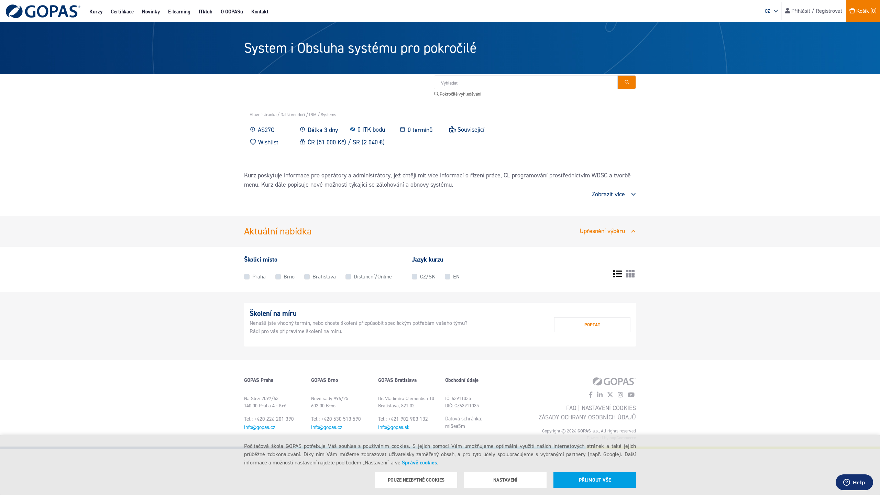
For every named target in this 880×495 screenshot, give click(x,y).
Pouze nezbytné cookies (416, 480)
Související (471, 129)
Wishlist (268, 142)
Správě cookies (419, 462)
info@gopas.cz (259, 427)
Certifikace (122, 11)
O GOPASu (232, 11)
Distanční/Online (373, 276)
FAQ (571, 408)
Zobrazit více (608, 194)
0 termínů (420, 130)
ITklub (205, 11)
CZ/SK (427, 276)
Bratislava (324, 276)
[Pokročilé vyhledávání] (627, 82)
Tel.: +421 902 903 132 (403, 419)
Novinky (151, 11)
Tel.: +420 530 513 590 (336, 419)
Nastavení (505, 480)
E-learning (179, 11)
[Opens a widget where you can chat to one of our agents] (854, 483)
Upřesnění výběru (602, 231)
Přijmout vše (595, 480)
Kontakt (259, 11)
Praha (259, 276)
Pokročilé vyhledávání (460, 94)
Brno (289, 276)
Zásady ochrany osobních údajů (587, 417)
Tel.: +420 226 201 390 (269, 419)
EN (456, 276)
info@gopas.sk (393, 427)
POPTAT (592, 325)
